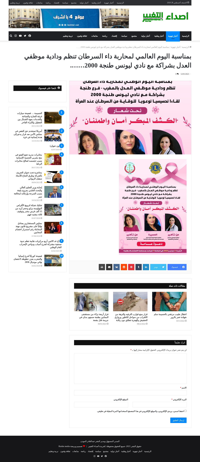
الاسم (183, 388)
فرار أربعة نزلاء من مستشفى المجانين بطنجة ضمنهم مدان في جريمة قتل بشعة (93, 317)
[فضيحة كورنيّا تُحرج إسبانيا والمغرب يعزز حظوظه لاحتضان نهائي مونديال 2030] (53, 260)
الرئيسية (120, 3)
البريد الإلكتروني (179, 399)
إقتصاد (56, 3)
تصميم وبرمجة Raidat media (70, 446)
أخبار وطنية (96, 3)
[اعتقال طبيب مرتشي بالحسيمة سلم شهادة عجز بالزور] (169, 301)
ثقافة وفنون (28, 3)
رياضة (48, 3)
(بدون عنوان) (56, 146)
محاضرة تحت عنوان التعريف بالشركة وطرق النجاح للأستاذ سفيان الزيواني (29, 175)
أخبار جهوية (109, 3)
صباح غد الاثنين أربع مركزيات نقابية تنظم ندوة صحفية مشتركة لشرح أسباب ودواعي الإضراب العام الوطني (40, 244)
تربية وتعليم (15, 3)
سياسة (65, 3)
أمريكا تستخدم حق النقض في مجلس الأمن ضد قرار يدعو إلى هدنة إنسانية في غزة (28, 134)
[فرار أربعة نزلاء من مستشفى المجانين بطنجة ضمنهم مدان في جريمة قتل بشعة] (91, 301)
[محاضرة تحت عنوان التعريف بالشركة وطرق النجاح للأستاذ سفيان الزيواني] (53, 177)
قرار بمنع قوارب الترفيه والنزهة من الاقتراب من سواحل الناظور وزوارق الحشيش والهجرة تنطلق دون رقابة (131, 317)
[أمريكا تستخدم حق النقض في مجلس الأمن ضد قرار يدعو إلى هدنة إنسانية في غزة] (53, 135)
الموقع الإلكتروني (121, 399)
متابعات (39, 3)
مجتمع (74, 3)
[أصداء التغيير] (166, 17)
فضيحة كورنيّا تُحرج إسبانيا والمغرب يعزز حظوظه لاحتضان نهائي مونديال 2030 (28, 259)
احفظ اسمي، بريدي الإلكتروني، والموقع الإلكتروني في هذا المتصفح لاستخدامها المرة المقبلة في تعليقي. (140, 411)
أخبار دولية (84, 3)
